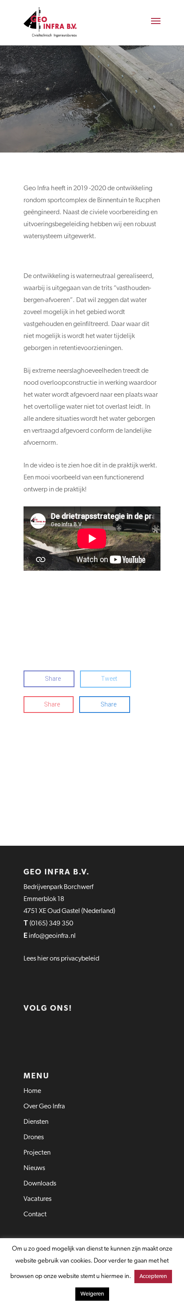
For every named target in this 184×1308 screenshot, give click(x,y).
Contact (35, 1214)
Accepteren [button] (153, 1276)
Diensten (36, 1122)
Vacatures (37, 1199)
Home (32, 1091)
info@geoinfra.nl (53, 936)
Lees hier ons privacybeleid (61, 958)
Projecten (37, 1152)
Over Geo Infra (44, 1106)
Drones (34, 1137)
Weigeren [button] (92, 1294)
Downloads (40, 1183)
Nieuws (34, 1168)
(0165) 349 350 (51, 923)
